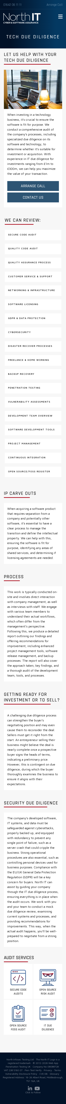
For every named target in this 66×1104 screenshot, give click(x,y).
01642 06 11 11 (12, 5)
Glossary (54, 1073)
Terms (57, 1070)
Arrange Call (55, 5)
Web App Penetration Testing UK (22, 23)
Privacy (48, 1070)
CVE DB (43, 1073)
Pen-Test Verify (33, 1070)
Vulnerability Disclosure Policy (21, 1073)
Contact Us (33, 197)
